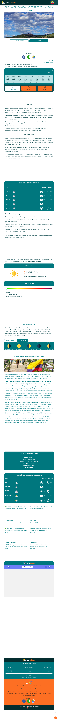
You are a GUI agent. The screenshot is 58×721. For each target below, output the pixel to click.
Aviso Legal (21, 689)
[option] (12, 88)
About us (37, 689)
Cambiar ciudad (19, 41)
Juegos (49, 671)
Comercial (25, 677)
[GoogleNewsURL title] (33, 57)
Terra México (47, 667)
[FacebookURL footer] (24, 701)
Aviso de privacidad (29, 689)
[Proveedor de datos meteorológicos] (29, 708)
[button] (56, 2)
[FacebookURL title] (24, 57)
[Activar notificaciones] (55, 717)
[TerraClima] (52, 2)
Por (50, 61)
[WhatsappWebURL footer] (28, 701)
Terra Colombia (29, 667)
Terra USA (10, 671)
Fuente (47, 63)
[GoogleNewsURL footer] (33, 701)
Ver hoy (39, 41)
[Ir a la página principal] (9, 2)
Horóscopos (29, 671)
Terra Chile (10, 667)
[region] (29, 47)
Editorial (33, 677)
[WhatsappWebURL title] (28, 57)
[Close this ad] (56, 713)
